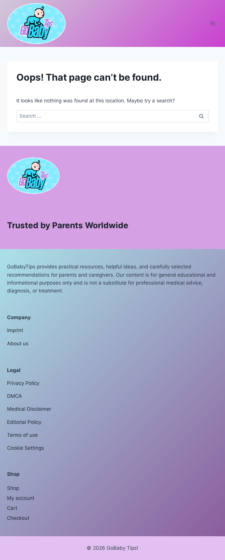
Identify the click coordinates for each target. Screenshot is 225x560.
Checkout (18, 518)
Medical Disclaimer (29, 409)
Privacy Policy (23, 383)
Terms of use (22, 435)
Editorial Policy (24, 422)
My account (20, 498)
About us (17, 343)
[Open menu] (212, 23)
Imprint (15, 330)
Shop (13, 488)
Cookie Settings (25, 448)
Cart (12, 508)
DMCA (14, 396)
